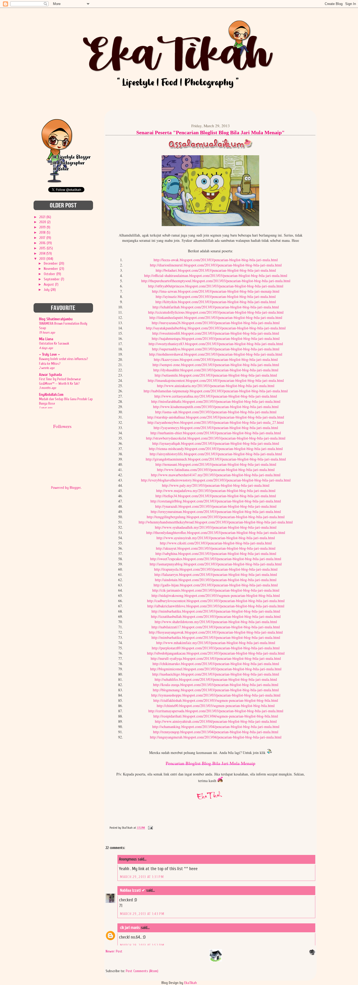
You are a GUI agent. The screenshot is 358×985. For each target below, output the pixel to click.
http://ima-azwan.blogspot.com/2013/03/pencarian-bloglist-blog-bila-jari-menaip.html (215, 291)
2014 (42, 253)
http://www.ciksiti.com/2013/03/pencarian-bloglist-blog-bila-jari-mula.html (216, 542)
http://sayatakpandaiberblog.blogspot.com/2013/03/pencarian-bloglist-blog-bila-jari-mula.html (216, 327)
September (52, 279)
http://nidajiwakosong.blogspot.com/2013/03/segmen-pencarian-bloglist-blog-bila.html (215, 595)
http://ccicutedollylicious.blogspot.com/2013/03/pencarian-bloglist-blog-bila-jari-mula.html (216, 312)
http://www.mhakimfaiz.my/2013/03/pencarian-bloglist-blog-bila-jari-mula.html (215, 642)
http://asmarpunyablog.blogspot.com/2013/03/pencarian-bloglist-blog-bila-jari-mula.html (216, 563)
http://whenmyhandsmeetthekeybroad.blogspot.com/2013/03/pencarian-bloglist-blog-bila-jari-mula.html (216, 522)
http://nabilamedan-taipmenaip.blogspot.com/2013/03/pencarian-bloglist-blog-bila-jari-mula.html (216, 390)
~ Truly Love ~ (49, 354)
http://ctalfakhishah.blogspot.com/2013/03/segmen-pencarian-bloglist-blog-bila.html (215, 700)
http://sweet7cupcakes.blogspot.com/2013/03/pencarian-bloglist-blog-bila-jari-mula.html (215, 558)
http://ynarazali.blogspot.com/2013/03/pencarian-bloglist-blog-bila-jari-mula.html (215, 506)
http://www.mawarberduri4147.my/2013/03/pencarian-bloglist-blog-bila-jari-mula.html (215, 474)
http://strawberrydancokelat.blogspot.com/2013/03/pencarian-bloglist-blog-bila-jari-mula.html (215, 438)
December (51, 263)
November (51, 268)
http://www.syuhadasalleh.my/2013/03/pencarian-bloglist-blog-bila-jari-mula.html (215, 527)
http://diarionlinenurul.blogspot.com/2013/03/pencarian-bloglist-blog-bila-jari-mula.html (216, 265)
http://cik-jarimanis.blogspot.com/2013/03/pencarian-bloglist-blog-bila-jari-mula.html (215, 590)
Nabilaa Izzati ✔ (133, 890)
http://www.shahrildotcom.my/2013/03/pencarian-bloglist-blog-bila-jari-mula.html (216, 621)
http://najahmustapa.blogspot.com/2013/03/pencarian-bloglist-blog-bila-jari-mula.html (216, 338)
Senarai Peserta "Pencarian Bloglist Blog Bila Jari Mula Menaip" (210, 132)
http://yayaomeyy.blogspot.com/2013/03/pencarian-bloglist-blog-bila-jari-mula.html (216, 427)
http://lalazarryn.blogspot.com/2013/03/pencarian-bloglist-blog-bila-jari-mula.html (215, 574)
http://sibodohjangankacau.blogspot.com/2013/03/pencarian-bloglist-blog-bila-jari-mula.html (216, 653)
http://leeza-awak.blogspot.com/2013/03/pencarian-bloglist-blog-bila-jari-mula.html (216, 259)
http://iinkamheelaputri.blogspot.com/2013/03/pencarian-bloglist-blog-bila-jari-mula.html (215, 317)
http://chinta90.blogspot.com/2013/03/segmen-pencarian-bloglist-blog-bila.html (216, 705)
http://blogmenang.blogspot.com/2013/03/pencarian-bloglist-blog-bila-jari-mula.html (216, 689)
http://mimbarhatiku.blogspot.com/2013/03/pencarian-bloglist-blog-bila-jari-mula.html (215, 611)
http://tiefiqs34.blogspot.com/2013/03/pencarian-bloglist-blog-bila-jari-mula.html (215, 495)
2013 (42, 258)
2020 (43, 222)
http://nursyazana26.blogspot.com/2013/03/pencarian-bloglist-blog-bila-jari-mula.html (216, 322)
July (47, 289)
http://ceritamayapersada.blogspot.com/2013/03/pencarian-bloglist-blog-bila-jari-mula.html (215, 710)
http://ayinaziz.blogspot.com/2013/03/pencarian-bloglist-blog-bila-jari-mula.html (216, 296)
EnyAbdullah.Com (51, 394)
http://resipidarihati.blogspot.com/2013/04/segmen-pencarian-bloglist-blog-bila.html (215, 716)
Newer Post (114, 951)
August (49, 284)
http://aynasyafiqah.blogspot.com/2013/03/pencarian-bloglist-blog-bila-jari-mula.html (215, 443)
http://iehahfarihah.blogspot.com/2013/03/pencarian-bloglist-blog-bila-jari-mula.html (216, 306)
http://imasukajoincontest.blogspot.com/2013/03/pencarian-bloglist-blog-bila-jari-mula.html (216, 380)
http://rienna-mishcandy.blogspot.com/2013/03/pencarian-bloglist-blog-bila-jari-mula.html (216, 448)
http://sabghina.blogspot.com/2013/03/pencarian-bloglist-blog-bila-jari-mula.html (215, 553)
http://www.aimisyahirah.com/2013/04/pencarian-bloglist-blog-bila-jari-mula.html (216, 721)
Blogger (75, 487)
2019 (43, 227)
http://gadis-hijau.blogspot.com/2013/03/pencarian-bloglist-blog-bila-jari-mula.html (216, 584)
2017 (42, 237)
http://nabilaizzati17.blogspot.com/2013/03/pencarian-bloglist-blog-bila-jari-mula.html (215, 626)
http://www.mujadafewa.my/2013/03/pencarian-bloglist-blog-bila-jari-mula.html (215, 490)
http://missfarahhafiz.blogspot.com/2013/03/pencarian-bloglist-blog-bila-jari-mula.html (215, 401)
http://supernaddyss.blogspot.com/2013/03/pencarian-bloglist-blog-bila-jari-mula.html (215, 348)
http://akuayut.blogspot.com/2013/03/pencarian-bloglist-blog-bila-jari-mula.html (215, 548)
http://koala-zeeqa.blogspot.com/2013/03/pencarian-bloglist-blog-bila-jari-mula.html (215, 684)
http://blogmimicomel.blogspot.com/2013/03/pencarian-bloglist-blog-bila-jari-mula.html (215, 668)
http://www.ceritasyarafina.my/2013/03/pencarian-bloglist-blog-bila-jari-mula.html (215, 396)
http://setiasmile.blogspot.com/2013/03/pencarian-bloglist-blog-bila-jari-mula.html (216, 375)
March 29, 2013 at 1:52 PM (142, 945)
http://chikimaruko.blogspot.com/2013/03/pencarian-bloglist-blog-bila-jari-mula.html (216, 663)
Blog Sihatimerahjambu (56, 319)
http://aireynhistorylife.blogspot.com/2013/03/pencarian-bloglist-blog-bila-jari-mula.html (216, 453)
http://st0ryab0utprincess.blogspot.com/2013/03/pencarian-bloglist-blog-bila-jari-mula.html (215, 285)
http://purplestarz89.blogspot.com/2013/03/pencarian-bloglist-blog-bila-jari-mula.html (216, 647)
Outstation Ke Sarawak (54, 343)
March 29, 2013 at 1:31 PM (142, 877)
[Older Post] (312, 954)
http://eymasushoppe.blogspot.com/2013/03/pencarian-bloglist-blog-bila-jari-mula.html (215, 695)
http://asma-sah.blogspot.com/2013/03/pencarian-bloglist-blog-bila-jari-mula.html (215, 411)
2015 (43, 248)
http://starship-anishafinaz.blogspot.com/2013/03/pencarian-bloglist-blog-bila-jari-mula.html (215, 417)
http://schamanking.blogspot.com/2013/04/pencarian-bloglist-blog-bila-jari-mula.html (215, 726)
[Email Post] (150, 827)
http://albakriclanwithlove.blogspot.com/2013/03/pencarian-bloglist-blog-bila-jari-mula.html (215, 605)
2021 (42, 217)
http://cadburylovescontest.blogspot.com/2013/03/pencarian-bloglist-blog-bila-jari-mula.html (216, 600)
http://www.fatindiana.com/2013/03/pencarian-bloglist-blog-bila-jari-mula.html (216, 469)
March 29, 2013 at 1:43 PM (142, 914)
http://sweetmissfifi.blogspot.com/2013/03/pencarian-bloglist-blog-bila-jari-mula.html (215, 333)
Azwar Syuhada (50, 374)
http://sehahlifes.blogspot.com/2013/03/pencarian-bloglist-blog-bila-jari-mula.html (216, 679)
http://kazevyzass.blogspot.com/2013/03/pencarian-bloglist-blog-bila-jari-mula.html (216, 359)
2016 (43, 243)
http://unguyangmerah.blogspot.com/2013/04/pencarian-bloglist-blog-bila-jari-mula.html (215, 737)
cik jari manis (130, 927)
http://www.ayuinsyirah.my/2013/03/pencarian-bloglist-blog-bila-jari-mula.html (215, 537)
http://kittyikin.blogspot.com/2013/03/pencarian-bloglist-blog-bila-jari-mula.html (215, 301)
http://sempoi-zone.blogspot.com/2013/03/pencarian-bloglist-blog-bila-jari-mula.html (216, 364)
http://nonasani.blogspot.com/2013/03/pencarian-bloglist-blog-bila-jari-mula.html (215, 464)
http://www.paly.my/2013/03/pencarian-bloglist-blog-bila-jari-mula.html (215, 485)
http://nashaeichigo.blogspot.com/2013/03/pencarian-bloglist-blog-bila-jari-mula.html (215, 674)
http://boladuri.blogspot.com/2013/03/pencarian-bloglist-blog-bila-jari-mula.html (216, 270)
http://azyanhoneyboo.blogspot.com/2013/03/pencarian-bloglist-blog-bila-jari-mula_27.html (216, 422)
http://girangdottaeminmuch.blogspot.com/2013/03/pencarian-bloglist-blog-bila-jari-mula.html (216, 459)
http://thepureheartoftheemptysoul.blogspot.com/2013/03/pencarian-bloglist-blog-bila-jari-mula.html (215, 280)
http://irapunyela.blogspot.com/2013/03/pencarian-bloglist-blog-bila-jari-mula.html (216, 569)
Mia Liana (46, 339)
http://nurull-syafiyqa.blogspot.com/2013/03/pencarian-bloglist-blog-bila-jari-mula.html (216, 658)
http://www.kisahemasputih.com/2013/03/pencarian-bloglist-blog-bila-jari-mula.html (216, 406)
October (50, 274)
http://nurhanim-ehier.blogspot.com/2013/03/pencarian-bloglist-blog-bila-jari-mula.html (215, 432)
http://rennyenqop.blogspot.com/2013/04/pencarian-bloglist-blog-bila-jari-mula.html (215, 731)
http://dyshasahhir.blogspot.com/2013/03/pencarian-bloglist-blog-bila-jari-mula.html (215, 369)
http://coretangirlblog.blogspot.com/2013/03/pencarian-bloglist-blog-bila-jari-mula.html (215, 501)
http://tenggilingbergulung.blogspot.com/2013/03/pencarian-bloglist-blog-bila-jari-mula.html (216, 516)
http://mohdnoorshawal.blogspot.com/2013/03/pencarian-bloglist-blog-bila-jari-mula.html (215, 354)
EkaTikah (190, 983)
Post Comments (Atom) (142, 971)
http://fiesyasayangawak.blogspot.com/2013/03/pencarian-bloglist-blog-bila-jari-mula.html (216, 632)
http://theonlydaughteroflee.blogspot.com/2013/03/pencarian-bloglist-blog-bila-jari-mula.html (215, 532)
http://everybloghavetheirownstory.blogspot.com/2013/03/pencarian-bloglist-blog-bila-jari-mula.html (216, 480)
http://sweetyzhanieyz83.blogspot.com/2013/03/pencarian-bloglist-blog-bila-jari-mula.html (216, 343)
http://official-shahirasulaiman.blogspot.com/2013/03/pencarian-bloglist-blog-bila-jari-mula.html (215, 275)
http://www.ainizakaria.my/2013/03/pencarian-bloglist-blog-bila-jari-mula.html (215, 385)
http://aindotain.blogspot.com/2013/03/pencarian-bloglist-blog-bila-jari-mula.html (215, 579)
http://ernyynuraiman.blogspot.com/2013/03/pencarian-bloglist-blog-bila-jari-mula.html (216, 511)
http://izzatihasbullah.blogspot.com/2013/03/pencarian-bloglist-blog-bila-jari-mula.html (216, 616)
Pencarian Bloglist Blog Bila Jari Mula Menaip (210, 763)
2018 (43, 232)
